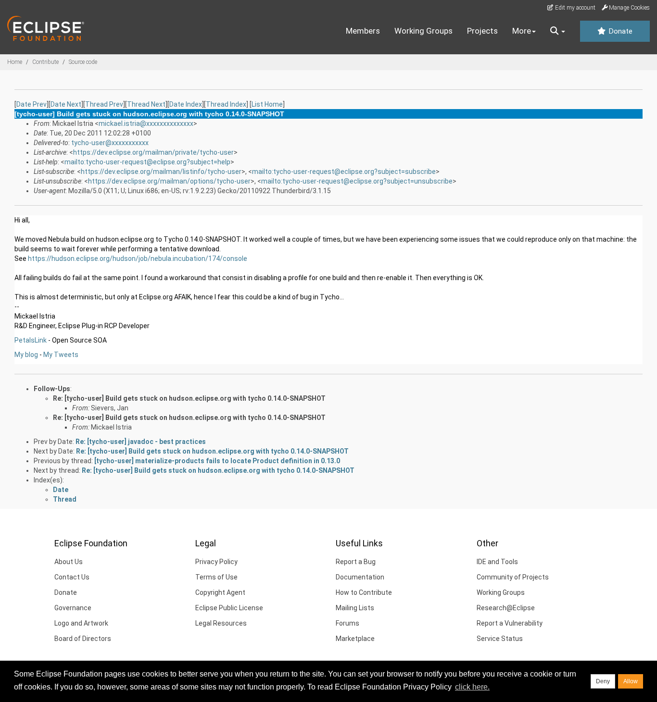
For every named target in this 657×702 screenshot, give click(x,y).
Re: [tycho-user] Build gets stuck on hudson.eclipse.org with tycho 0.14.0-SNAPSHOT (189, 398)
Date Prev (31, 104)
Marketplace (355, 638)
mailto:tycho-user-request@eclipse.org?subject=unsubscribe (357, 181)
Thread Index (226, 104)
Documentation (360, 577)
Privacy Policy (216, 562)
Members (363, 31)
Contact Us (71, 577)
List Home (267, 104)
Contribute (45, 62)
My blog (26, 354)
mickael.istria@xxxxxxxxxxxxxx (146, 123)
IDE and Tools (497, 562)
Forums (347, 623)
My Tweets (60, 354)
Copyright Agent (220, 592)
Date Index (185, 104)
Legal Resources (221, 623)
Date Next (66, 104)
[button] (557, 31)
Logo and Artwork (81, 623)
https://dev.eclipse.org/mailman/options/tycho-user (169, 181)
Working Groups (423, 31)
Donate (619, 31)
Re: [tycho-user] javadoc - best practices (141, 441)
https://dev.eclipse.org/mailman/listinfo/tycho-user (161, 171)
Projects (482, 31)
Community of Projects (513, 577)
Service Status (500, 638)
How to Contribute (364, 592)
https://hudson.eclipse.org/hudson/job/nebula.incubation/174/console (137, 258)
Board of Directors (82, 638)
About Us (68, 562)
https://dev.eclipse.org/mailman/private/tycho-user (153, 152)
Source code (83, 62)
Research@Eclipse (506, 608)
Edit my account (574, 7)
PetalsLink (30, 340)
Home (14, 62)
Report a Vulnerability (510, 623)
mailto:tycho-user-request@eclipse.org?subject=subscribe (344, 171)
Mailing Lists (355, 608)
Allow (630, 681)
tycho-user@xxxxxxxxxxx (110, 143)
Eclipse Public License (229, 608)
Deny (603, 681)
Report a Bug (356, 562)
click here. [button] (472, 687)
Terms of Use (216, 577)
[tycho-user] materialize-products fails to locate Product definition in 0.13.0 (217, 461)
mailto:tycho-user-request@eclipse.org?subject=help (147, 162)
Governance (72, 608)
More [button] (521, 31)
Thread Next (146, 104)
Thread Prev (104, 104)
